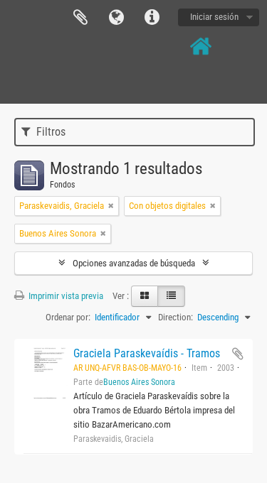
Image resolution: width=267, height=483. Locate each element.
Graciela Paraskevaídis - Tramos (146, 353)
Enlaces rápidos (151, 18)
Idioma (116, 18)
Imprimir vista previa (64, 296)
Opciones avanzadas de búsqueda (134, 263)
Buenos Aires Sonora (139, 382)
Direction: (175, 317)
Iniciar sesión (214, 16)
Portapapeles (80, 18)
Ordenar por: (68, 317)
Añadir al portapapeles (238, 354)
